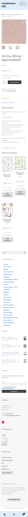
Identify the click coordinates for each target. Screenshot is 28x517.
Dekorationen (6, 325)
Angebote (5, 269)
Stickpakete (6, 277)
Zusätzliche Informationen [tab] (8, 102)
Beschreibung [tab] (5, 98)
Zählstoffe (6, 284)
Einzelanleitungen (7, 274)
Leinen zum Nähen (7, 312)
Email (3, 381)
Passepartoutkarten (8, 307)
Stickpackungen (7, 297)
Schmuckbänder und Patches (10, 317)
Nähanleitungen (7, 299)
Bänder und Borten (8, 320)
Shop (8, 14)
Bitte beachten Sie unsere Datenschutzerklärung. (9, 388)
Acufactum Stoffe (14, 14)
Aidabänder (6, 292)
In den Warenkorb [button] (7, 194)
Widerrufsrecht (5, 469)
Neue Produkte (7, 266)
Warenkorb (22, 513)
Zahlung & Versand (6, 457)
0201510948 (9, 413)
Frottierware (6, 302)
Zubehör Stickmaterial (9, 322)
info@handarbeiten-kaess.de (12, 415)
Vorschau (5, 264)
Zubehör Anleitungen (8, 282)
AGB (3, 463)
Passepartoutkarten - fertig (10, 287)
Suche (14, 514)
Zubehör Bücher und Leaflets (10, 279)
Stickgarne (6, 294)
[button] (24, 22)
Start (4, 14)
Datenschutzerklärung (7, 460)
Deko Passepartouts (8, 305)
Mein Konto (4, 514)
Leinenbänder (6, 289)
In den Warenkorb (14, 82)
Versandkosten (15, 75)
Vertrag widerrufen (6, 472)
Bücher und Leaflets (8, 271)
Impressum (5, 466)
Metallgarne (6, 310)
